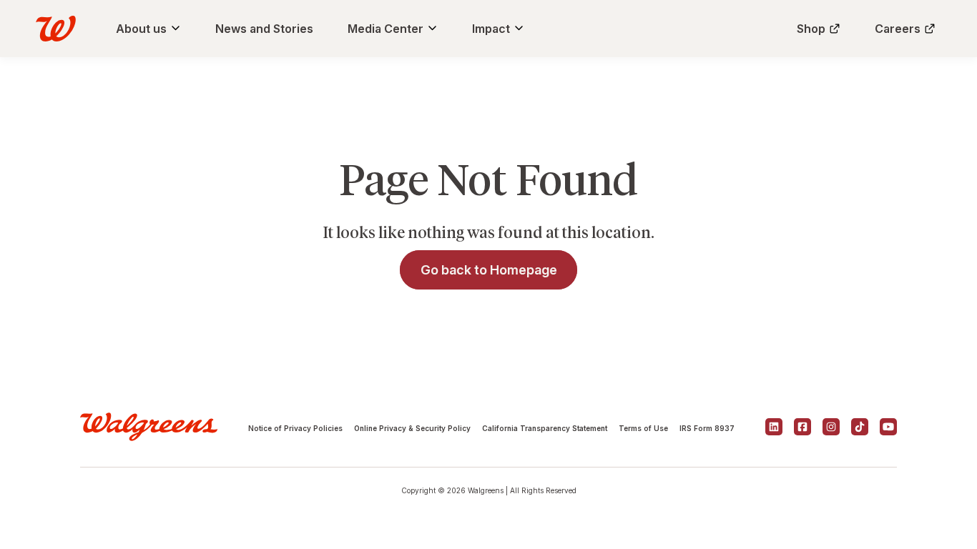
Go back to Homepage (489, 269)
